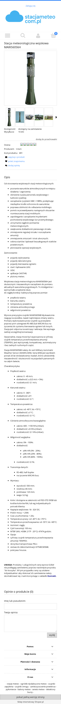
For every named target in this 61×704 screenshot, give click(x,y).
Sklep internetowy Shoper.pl (30, 701)
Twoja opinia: (11, 612)
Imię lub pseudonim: (15, 600)
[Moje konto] (38, 35)
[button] (7, 35)
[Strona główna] (30, 18)
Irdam (19, 149)
